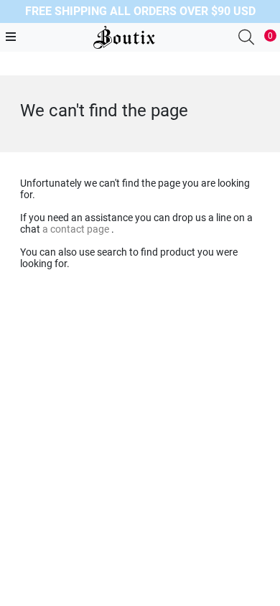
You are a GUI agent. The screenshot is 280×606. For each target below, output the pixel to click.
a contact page (76, 229)
